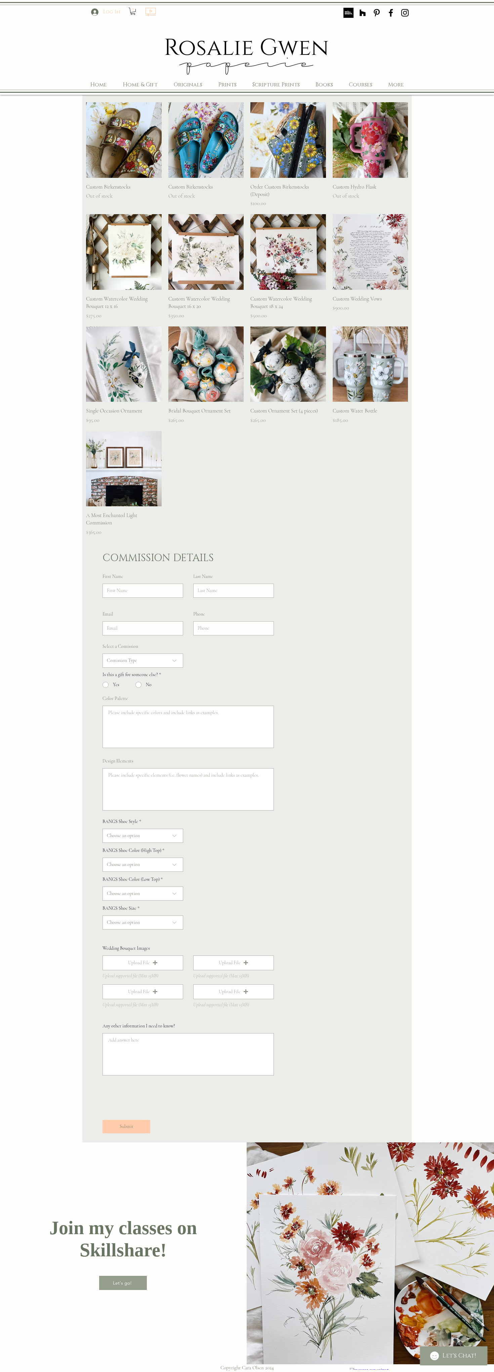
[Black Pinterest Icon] (377, 13)
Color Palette (115, 698)
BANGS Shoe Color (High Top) (131, 850)
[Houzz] (363, 13)
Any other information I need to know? (138, 1026)
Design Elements (117, 761)
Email (107, 614)
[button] (133, 11)
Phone (199, 614)
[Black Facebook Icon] (391, 13)
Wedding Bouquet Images (126, 948)
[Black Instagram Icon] (405, 13)
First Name (112, 576)
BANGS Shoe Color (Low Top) (131, 879)
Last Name (203, 576)
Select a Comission (120, 646)
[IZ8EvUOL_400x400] (348, 13)
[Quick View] (124, 140)
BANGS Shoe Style (120, 821)
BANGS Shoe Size (119, 908)
